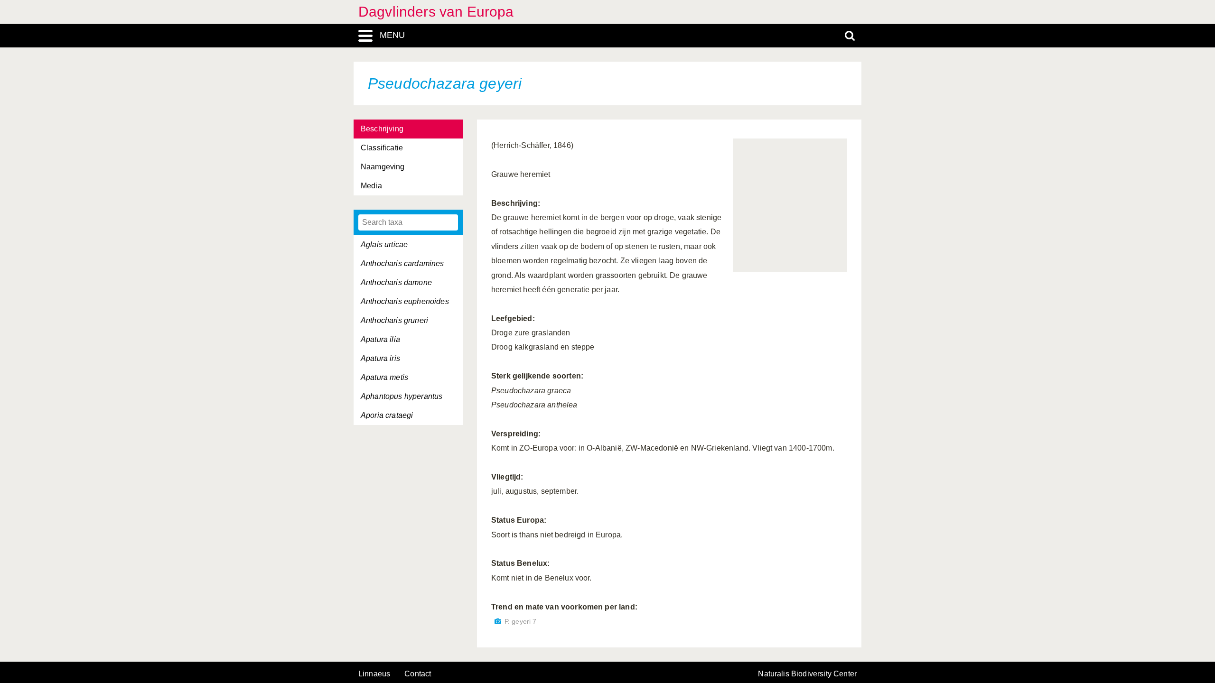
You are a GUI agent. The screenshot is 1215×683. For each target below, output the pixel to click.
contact (417, 674)
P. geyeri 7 (521, 621)
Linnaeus (374, 674)
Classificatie (382, 148)
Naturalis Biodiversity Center (807, 674)
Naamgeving (383, 167)
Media (371, 186)
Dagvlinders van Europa (436, 11)
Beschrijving (382, 129)
